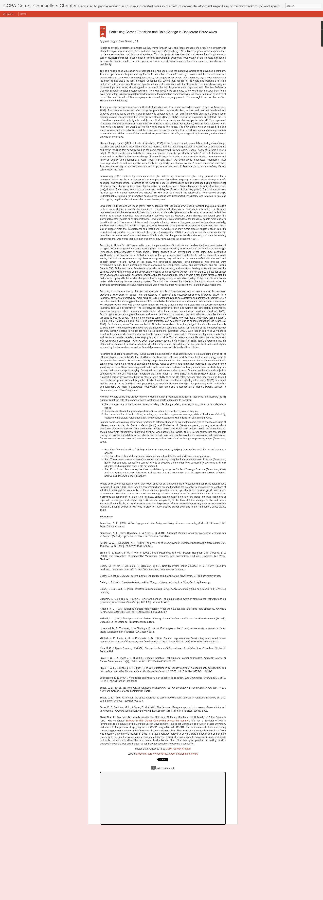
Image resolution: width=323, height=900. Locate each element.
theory (194, 753)
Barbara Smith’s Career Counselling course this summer (157, 720)
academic (141, 753)
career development (179, 753)
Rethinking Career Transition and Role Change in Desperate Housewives (163, 31)
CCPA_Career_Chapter (178, 748)
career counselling (157, 753)
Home (23, 13)
